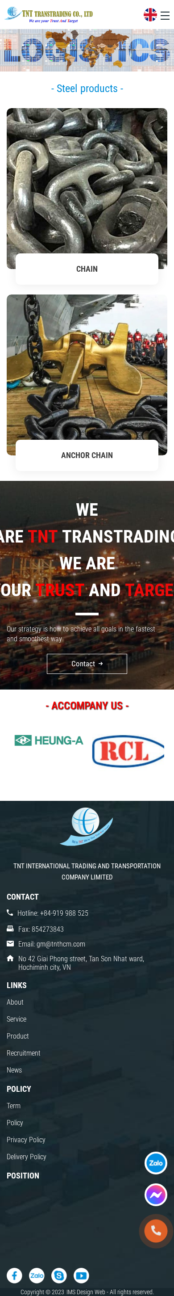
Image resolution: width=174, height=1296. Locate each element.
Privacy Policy (26, 1140)
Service (16, 1019)
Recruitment (24, 1053)
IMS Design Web (86, 1292)
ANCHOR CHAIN (87, 455)
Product (18, 1036)
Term (14, 1106)
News (14, 1070)
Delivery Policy (26, 1157)
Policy (15, 1123)
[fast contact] (156, 1163)
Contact (83, 663)
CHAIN (87, 269)
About (15, 1002)
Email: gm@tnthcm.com (51, 944)
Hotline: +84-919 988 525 (52, 913)
